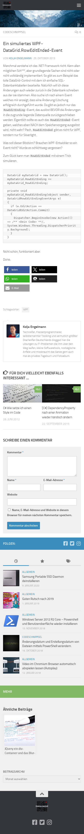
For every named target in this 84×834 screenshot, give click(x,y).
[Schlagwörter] (68, 561)
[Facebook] (65, 543)
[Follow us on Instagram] (78, 543)
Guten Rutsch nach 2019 (38, 599)
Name (11, 480)
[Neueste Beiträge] (16, 561)
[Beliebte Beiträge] (42, 561)
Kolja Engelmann (20, 58)
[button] (17, 269)
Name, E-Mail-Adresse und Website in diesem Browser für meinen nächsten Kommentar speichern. (39, 512)
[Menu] (79, 5)
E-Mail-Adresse (54, 480)
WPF (25, 309)
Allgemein (28, 572)
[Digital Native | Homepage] (8, 5)
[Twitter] (72, 543)
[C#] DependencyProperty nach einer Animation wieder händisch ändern (58, 412)
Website (12, 494)
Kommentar (15, 452)
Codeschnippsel (14, 32)
